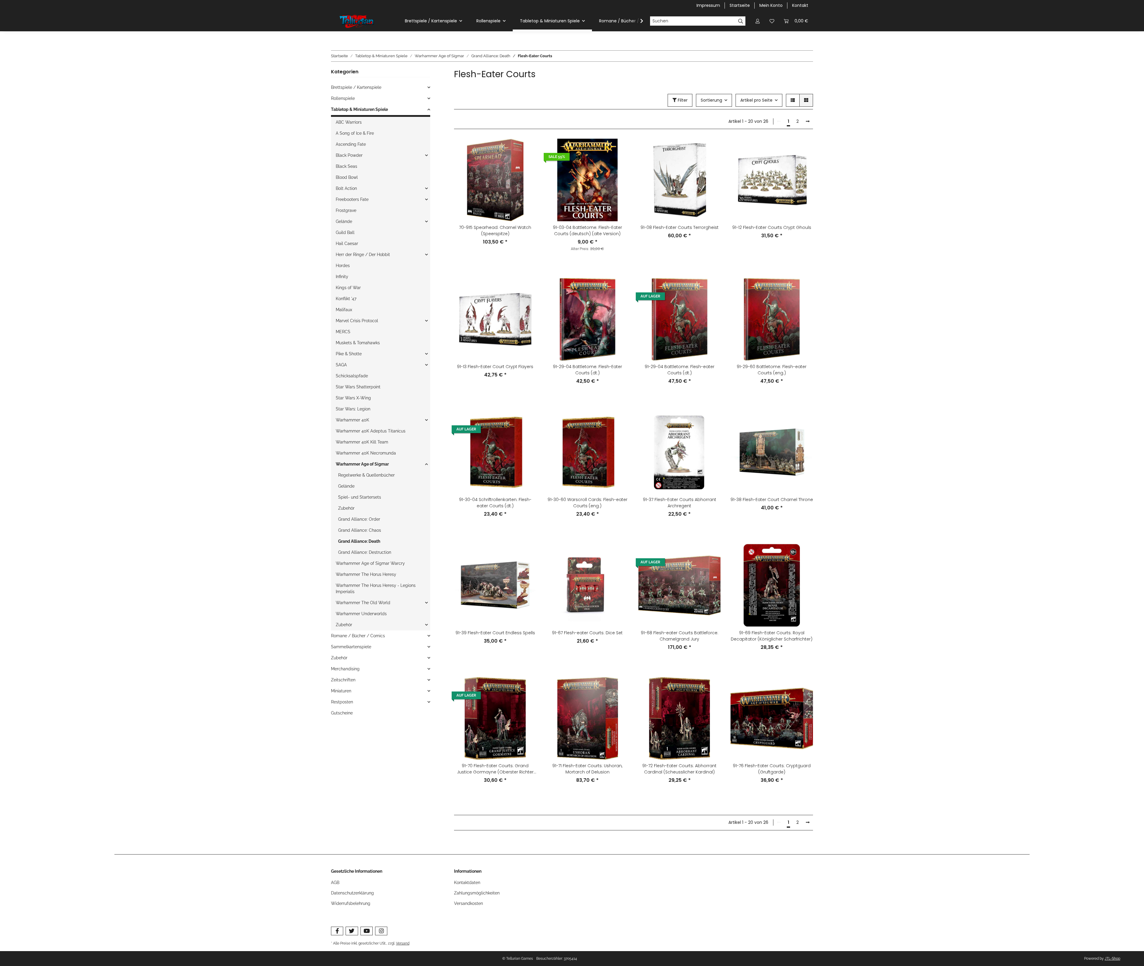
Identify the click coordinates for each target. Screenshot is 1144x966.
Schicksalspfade (352, 375)
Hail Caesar (347, 243)
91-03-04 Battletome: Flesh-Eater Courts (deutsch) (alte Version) (587, 230)
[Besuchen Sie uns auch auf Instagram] (381, 931)
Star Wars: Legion (353, 409)
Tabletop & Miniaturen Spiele (359, 109)
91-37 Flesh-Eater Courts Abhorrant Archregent (679, 503)
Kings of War (348, 287)
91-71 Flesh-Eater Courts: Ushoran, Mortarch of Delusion (587, 769)
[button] (757, 21)
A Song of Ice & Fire (355, 133)
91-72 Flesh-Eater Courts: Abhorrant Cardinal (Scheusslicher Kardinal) (679, 769)
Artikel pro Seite (756, 100)
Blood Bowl (347, 177)
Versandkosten (468, 903)
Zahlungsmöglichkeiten (477, 893)
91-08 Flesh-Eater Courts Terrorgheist (680, 227)
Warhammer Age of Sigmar (362, 464)
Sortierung (711, 100)
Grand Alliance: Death (359, 541)
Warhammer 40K (352, 420)
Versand (402, 943)
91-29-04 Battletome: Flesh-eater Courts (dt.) (679, 370)
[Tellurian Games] (357, 21)
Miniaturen (341, 691)
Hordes (343, 265)
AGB (335, 882)
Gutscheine (342, 713)
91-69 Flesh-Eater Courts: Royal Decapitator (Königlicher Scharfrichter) (771, 636)
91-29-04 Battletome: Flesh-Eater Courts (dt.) (587, 370)
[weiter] (807, 122)
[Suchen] (741, 21)
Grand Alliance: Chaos (359, 530)
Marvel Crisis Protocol (357, 320)
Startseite (740, 5)
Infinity (342, 276)
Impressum (708, 5)
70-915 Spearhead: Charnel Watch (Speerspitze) (495, 230)
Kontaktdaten (467, 882)
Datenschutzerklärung (352, 893)
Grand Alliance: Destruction (364, 552)
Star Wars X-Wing (353, 398)
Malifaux (344, 309)
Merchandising (345, 668)
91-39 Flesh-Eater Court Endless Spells (495, 633)
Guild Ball (345, 232)
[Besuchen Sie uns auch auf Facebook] (337, 931)
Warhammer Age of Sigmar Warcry (370, 563)
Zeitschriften (343, 679)
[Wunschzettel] (772, 21)
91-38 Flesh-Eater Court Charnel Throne (771, 500)
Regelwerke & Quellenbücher (366, 475)
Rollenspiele (343, 98)
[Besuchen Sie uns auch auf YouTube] (366, 931)
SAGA (341, 364)
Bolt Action (346, 188)
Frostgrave (346, 210)
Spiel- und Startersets (359, 497)
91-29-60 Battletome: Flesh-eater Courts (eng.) (771, 370)
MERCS (343, 331)
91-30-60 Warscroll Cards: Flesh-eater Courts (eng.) (587, 503)
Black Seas (346, 166)
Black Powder (349, 155)
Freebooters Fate (352, 199)
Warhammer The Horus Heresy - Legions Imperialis (376, 588)
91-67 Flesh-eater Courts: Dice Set (587, 633)
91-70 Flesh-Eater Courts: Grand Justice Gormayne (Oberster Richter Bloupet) (495, 769)
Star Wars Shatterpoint (358, 386)
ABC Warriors (349, 122)
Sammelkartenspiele (351, 646)
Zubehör (346, 508)
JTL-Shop (1112, 958)
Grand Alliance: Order (359, 519)
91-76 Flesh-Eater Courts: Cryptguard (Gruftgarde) (772, 769)
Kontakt (800, 5)
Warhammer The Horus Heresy (366, 574)
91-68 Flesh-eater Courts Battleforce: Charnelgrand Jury (679, 636)
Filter (682, 100)
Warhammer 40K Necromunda (366, 453)
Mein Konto (771, 5)
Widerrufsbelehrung (350, 903)
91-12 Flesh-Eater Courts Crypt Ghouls (771, 227)
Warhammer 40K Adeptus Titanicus (370, 431)
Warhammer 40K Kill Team (362, 442)
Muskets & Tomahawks (358, 342)
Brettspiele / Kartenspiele (356, 87)
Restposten (342, 702)
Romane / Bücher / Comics (358, 635)
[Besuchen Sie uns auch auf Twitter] (352, 931)
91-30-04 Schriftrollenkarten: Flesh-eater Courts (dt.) (495, 503)
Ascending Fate (351, 144)
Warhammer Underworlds (361, 613)
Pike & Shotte (349, 353)
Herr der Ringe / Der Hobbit (363, 254)
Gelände (344, 221)
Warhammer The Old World (363, 602)
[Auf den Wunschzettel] (526, 148)
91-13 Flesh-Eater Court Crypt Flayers (495, 367)
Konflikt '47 (346, 298)
